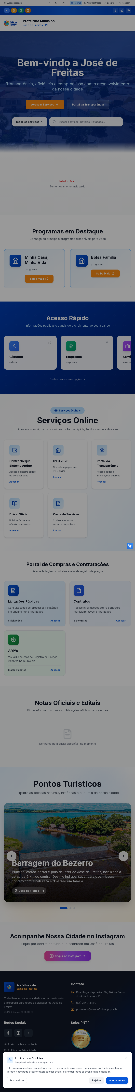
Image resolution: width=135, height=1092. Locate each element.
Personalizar (17, 1080)
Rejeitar (96, 1080)
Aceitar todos (117, 1080)
